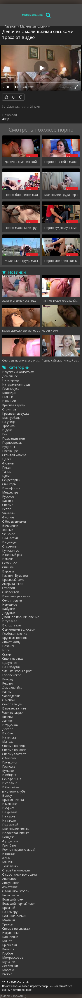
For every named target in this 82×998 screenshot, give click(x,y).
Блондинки (10, 937)
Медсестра (10, 492)
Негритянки (10, 932)
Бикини (7, 717)
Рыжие (7, 974)
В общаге (9, 775)
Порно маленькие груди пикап (21, 228)
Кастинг (8, 501)
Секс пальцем (12, 704)
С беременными (14, 521)
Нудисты (8, 447)
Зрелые (7, 530)
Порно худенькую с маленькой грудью (60, 228)
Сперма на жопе (14, 750)
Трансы (7, 924)
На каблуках (11, 667)
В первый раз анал (16, 596)
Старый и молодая (16, 870)
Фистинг (8, 517)
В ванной (9, 401)
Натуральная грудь (16, 384)
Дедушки (8, 613)
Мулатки (8, 962)
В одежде (9, 542)
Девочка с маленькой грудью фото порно (21, 162)
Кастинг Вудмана (15, 575)
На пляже (9, 737)
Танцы (7, 471)
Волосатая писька (16, 833)
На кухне (8, 816)
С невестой (10, 592)
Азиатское (10, 887)
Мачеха (8, 741)
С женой (8, 700)
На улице (9, 422)
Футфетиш (10, 841)
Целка (6, 459)
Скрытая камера (14, 455)
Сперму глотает (14, 754)
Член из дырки (12, 712)
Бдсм (6, 476)
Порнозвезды (12, 442)
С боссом (9, 758)
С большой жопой (15, 891)
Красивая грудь (13, 405)
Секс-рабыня (11, 779)
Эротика (8, 426)
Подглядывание (14, 438)
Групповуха (10, 388)
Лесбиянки (10, 966)
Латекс (7, 721)
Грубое (7, 953)
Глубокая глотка (14, 633)
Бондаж (8, 837)
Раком (7, 692)
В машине (9, 804)
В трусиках (10, 725)
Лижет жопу (11, 642)
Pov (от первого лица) (18, 849)
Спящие (8, 567)
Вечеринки (10, 525)
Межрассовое (12, 957)
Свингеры (9, 484)
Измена (8, 559)
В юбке (7, 733)
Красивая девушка (16, 413)
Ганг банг (9, 845)
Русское (8, 496)
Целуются (9, 663)
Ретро (6, 509)
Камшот (8, 949)
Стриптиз (9, 409)
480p (5, 119)
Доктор (7, 729)
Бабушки (8, 609)
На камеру (9, 912)
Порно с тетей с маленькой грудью (60, 162)
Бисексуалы (10, 895)
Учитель (8, 513)
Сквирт (7, 654)
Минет (7, 941)
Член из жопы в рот (17, 671)
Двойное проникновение (20, 617)
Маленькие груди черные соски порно (60, 195)
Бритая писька (13, 800)
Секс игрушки (12, 600)
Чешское (8, 534)
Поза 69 (8, 646)
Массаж (8, 970)
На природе (10, 380)
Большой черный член (18, 903)
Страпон (8, 588)
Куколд (7, 679)
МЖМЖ (7, 862)
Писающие (10, 451)
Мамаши (8, 920)
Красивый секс (13, 579)
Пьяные (8, 397)
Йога (6, 650)
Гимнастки (10, 538)
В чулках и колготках (18, 372)
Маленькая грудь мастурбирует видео (21, 261)
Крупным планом (14, 638)
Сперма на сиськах (16, 928)
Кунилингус (10, 550)
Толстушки (10, 866)
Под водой (10, 824)
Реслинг (8, 683)
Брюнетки (9, 945)
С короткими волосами (19, 874)
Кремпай (8, 908)
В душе (7, 430)
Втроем (8, 571)
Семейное (9, 563)
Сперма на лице (14, 746)
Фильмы (8, 463)
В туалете (9, 621)
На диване (9, 812)
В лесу (7, 795)
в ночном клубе (14, 791)
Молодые (9, 393)
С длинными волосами (18, 629)
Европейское (11, 675)
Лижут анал (10, 883)
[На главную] (33, 15)
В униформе (11, 488)
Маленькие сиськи (16, 829)
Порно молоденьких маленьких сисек (60, 261)
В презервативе (14, 708)
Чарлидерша (11, 696)
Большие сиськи (14, 916)
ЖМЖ (6, 858)
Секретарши (11, 480)
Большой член (13, 899)
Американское (12, 584)
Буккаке (8, 770)
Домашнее (10, 376)
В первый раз (12, 555)
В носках (8, 854)
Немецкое (9, 604)
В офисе (8, 808)
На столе (9, 820)
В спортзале (11, 625)
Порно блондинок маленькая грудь (21, 195)
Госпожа (8, 766)
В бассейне (10, 787)
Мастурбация (12, 418)
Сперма (7, 505)
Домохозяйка (12, 687)
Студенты (9, 546)
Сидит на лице (12, 658)
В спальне (9, 783)
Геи (4, 434)
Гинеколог (10, 762)
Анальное (9, 878)
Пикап (6, 467)
